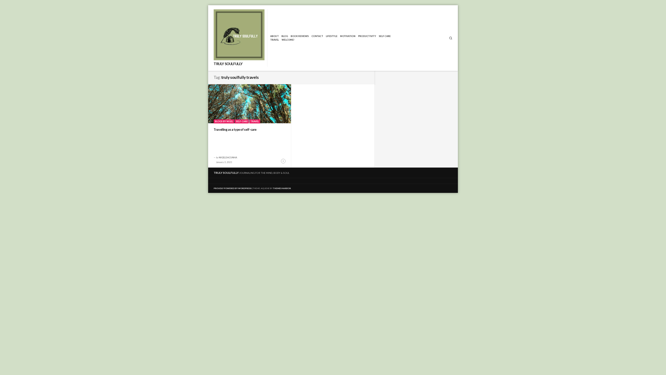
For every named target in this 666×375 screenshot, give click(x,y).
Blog (284, 36)
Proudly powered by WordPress (232, 188)
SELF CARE (385, 36)
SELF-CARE (242, 121)
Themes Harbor (282, 188)
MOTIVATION (347, 36)
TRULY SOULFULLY (228, 64)
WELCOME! (288, 39)
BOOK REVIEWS (300, 36)
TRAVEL (274, 39)
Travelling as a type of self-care (235, 129)
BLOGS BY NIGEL (224, 121)
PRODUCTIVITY (367, 36)
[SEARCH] (450, 38)
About (274, 36)
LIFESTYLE (331, 36)
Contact (317, 36)
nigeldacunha (228, 157)
